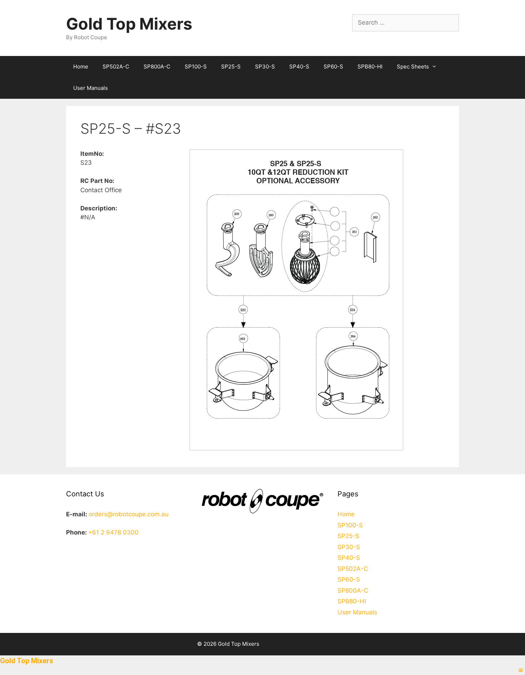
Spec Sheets (413, 66)
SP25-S (231, 66)
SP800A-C (157, 66)
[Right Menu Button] (520, 670)
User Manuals (90, 88)
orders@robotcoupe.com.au (129, 514)
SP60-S (333, 66)
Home (80, 66)
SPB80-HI (370, 66)
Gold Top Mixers (129, 24)
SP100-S (196, 66)
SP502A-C (115, 66)
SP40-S (299, 66)
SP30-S (265, 66)
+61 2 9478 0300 (113, 532)
